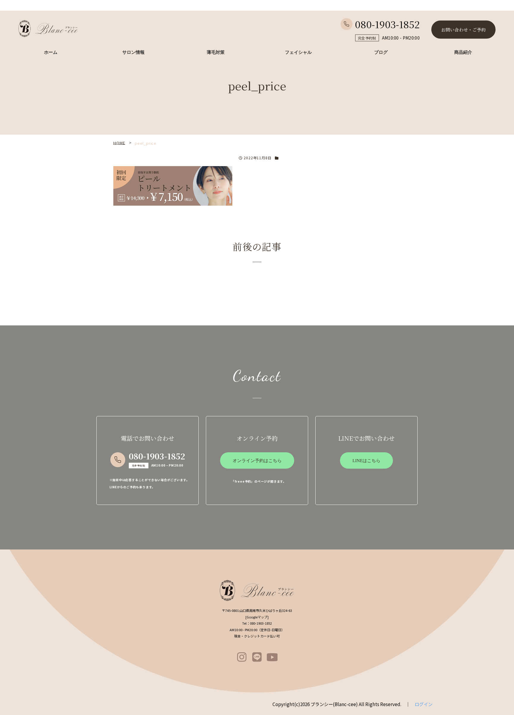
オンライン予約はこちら (257, 460)
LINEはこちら (366, 460)
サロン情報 (133, 52)
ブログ (381, 52)
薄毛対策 (216, 52)
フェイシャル (298, 52)
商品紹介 (463, 52)
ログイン (423, 704)
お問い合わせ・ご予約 (463, 29)
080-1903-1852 (387, 24)
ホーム (50, 52)
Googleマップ (257, 617)
